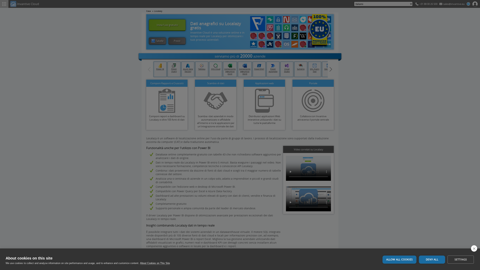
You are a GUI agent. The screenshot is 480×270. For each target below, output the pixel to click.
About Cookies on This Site (155, 263)
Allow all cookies (399, 259)
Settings (460, 259)
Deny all (432, 259)
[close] (474, 248)
